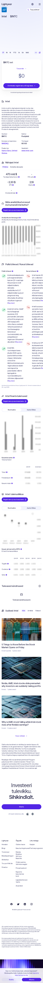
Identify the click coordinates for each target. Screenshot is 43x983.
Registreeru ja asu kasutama (13, 210)
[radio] (36, 52)
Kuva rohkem (20, 736)
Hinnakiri (5, 844)
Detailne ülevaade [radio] (16, 167)
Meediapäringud (7, 856)
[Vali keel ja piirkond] (32, 4)
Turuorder (20, 69)
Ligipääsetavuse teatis (21, 881)
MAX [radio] (27, 53)
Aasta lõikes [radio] (31, 410)
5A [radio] (23, 53)
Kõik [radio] (23, 611)
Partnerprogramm (35, 848)
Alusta (21, 807)
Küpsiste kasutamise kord (20, 874)
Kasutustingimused (21, 848)
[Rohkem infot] (39, 586)
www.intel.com (27, 151)
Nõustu (31, 980)
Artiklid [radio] (30, 611)
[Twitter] (18, 904)
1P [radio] (3, 53)
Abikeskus (5, 860)
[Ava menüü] (39, 4)
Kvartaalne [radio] (12, 410)
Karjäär (32, 844)
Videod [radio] (37, 611)
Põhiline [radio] (5, 167)
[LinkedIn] (25, 904)
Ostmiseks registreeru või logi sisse (20, 86)
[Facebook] (11, 904)
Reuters (11, 303)
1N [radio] (7, 53)
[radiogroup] (16, 52)
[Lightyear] (7, 4)
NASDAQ (5, 143)
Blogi (3, 848)
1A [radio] (19, 53)
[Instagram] (31, 904)
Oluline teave (20, 844)
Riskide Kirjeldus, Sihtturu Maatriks (19, 855)
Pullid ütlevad (6, 271)
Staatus (5, 867)
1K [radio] (10, 53)
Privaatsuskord (21, 868)
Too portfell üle (7, 863)
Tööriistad (5, 852)
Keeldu (11, 980)
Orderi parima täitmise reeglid (21, 863)
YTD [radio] (14, 53)
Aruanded (19, 886)
